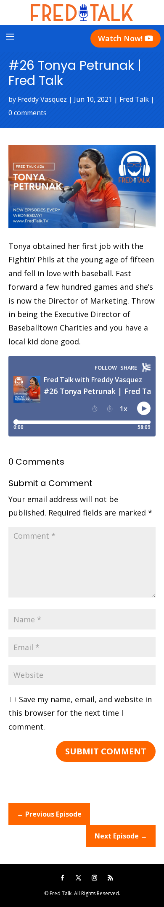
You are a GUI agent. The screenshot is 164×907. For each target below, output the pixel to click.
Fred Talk (134, 99)
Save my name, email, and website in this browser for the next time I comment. (80, 713)
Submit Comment (105, 751)
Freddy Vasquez (42, 99)
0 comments (27, 112)
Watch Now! (125, 38)
